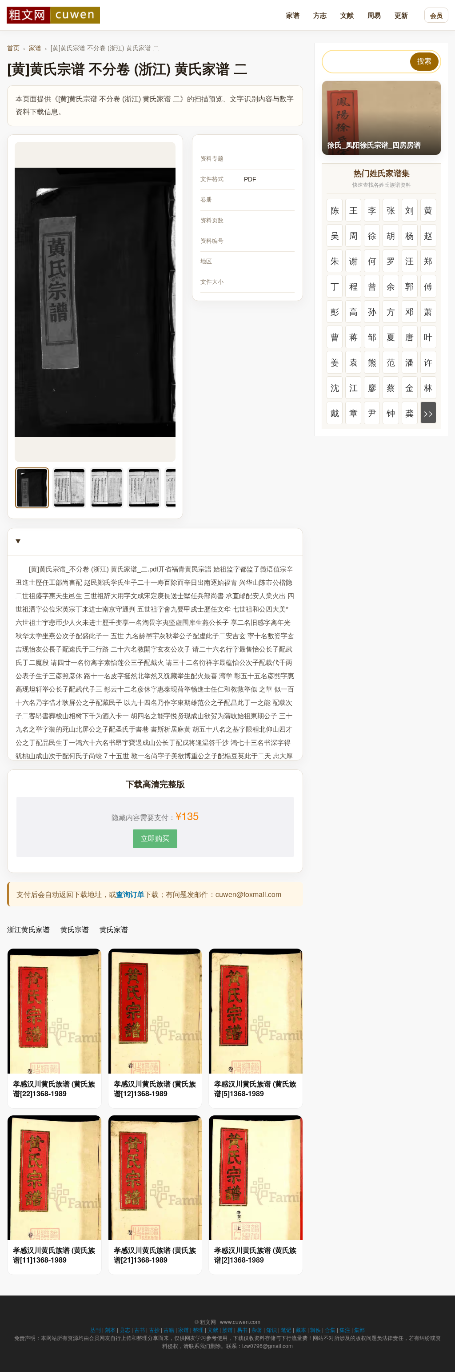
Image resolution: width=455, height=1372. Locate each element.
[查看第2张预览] (69, 487)
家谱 (292, 15)
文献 (347, 15)
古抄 (154, 1329)
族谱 (227, 1329)
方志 (320, 15)
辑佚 (315, 1329)
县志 (125, 1329)
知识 (271, 1329)
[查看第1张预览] (32, 487)
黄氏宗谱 (74, 929)
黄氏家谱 (114, 929)
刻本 (110, 1329)
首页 (13, 47)
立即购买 (155, 838)
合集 (330, 1329)
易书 (242, 1329)
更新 (401, 15)
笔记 (286, 1329)
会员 (436, 15)
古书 (139, 1329)
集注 (344, 1329)
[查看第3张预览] (107, 487)
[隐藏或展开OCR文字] (155, 541)
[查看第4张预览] (144, 487)
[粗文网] (53, 15)
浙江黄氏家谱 (28, 929)
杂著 (256, 1329)
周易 (374, 15)
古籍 (169, 1329)
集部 (359, 1329)
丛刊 (95, 1329)
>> (428, 412)
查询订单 (130, 894)
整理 (198, 1329)
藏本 (300, 1329)
